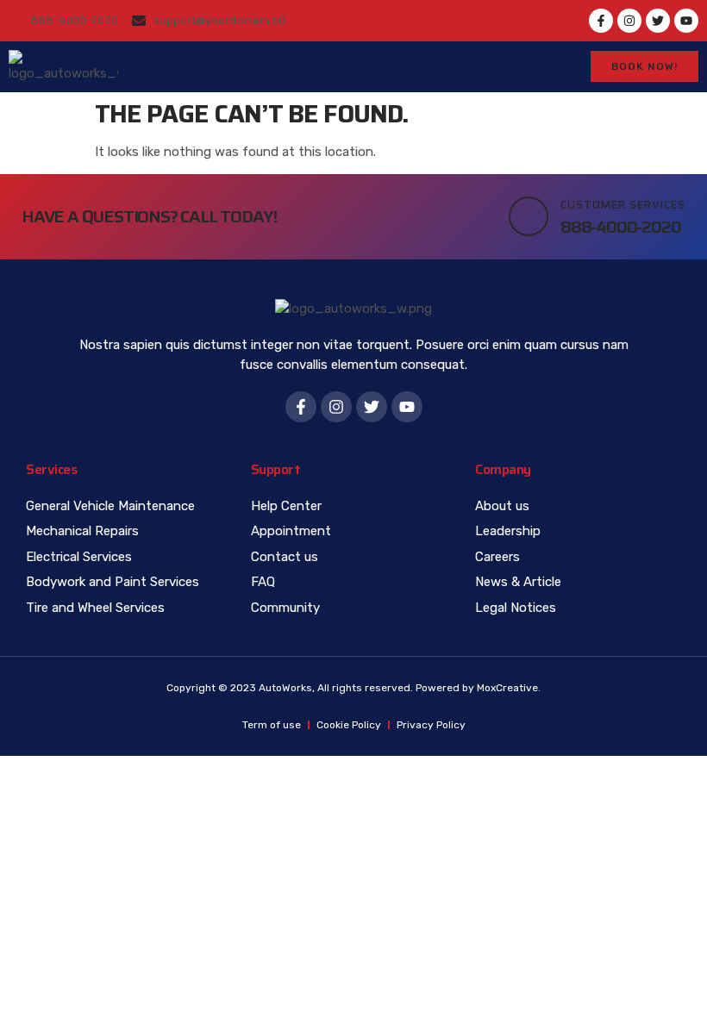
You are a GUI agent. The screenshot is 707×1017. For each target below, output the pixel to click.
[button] (530, 66)
